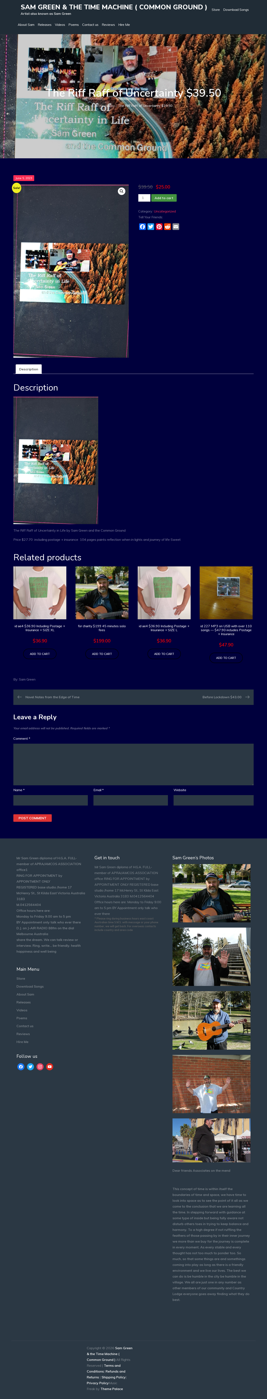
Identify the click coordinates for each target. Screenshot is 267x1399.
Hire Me (124, 24)
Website (180, 790)
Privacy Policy (98, 1383)
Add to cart (164, 198)
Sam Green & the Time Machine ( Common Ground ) (114, 7)
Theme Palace (112, 1389)
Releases (45, 24)
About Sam (26, 24)
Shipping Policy (114, 1377)
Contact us (90, 24)
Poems (73, 24)
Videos (60, 24)
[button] (121, 191)
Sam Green (27, 679)
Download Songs (236, 9)
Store (216, 9)
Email (98, 790)
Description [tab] (28, 369)
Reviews (108, 24)
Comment (21, 738)
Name (19, 790)
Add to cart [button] (40, 654)
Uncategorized (165, 211)
